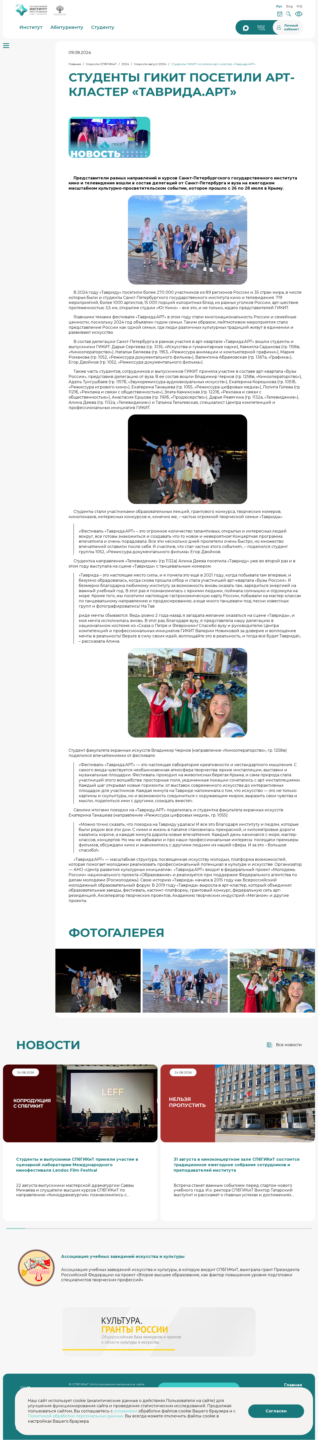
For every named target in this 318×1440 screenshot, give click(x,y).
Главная (75, 64)
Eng (289, 6)
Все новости (289, 1044)
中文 (300, 6)
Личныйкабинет (291, 27)
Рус (279, 6)
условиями (125, 1411)
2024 (125, 64)
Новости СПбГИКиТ (101, 64)
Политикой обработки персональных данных (75, 1416)
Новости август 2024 (150, 64)
